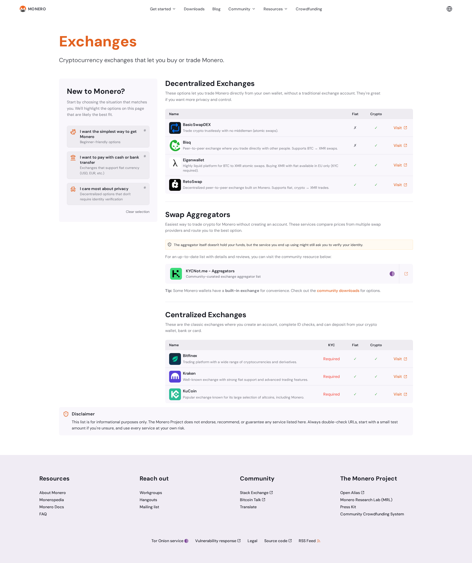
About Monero (52, 492)
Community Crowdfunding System (372, 514)
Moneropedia (51, 499)
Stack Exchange (254, 492)
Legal (252, 540)
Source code (275, 540)
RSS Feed (307, 540)
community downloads (338, 290)
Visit (398, 127)
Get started (160, 9)
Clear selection (137, 211)
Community (239, 9)
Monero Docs (51, 506)
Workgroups (151, 492)
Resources (273, 9)
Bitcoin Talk (250, 499)
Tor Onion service (167, 540)
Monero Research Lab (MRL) (366, 499)
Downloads (194, 9)
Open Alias (350, 492)
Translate (248, 506)
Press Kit (348, 506)
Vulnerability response (215, 540)
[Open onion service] (392, 274)
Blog (216, 9)
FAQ (43, 514)
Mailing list (149, 506)
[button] (449, 9)
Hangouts (148, 499)
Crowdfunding (309, 9)
